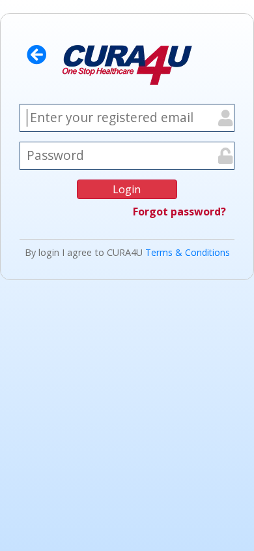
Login (127, 189)
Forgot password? (179, 211)
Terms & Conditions (187, 252)
